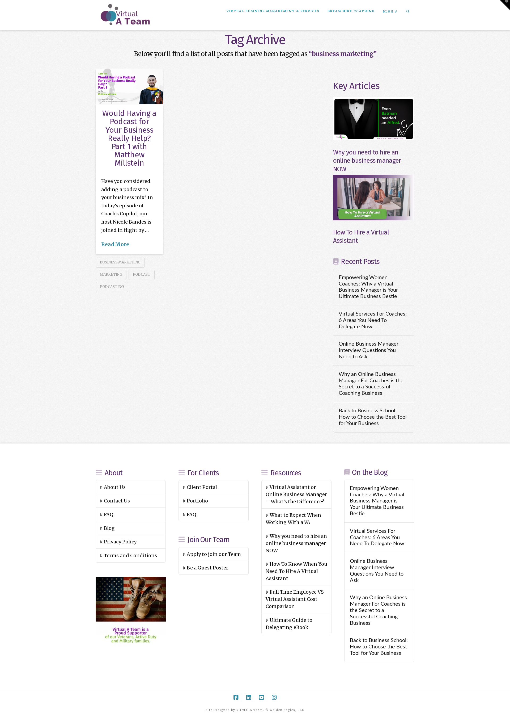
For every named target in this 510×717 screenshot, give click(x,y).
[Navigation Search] (407, 12)
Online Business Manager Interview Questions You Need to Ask (368, 350)
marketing (111, 274)
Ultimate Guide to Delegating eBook (289, 623)
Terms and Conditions (130, 555)
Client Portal (202, 487)
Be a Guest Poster (207, 568)
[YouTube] (261, 697)
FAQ (108, 514)
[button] (505, 5)
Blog (109, 528)
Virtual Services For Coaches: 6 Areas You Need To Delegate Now (373, 320)
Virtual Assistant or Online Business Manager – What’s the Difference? (296, 494)
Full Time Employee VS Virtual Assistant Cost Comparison (295, 599)
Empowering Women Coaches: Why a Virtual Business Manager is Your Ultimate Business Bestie (368, 287)
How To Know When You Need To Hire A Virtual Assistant (296, 571)
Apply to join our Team (214, 554)
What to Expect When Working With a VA (293, 518)
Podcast (141, 274)
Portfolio (197, 501)
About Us (115, 487)
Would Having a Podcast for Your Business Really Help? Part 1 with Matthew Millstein (129, 138)
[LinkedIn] (248, 697)
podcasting (112, 286)
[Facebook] (235, 697)
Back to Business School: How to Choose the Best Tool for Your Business (373, 417)
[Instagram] (274, 697)
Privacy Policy (120, 542)
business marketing (120, 262)
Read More (115, 244)
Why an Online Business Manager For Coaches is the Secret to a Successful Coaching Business (371, 384)
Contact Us (117, 501)
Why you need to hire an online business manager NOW (367, 161)
